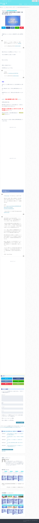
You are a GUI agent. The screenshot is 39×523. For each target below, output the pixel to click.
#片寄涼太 (7, 207)
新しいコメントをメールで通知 (8, 418)
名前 (2, 402)
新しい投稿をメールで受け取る (8, 420)
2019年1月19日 (6, 212)
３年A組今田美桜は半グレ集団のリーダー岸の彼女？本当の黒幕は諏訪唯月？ (15, 434)
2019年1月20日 (18, 45)
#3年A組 (19, 43)
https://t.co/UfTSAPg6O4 (10, 206)
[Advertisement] (13, 135)
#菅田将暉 (17, 206)
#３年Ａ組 (7, 195)
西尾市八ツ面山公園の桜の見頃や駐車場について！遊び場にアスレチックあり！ (13, 484)
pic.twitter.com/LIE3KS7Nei (13, 73)
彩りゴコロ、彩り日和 (3, 4)
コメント (3, 394)
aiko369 (7, 459)
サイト (2, 410)
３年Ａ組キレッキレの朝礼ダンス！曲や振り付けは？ (14, 440)
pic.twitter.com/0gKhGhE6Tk (9, 208)
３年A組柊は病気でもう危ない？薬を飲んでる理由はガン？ (15, 437)
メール (2, 406)
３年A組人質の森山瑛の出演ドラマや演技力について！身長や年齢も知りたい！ (15, 446)
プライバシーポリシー (30, 4)
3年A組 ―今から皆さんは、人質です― (10, 431)
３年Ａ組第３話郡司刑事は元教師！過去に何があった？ (15, 443)
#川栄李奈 (11, 207)
